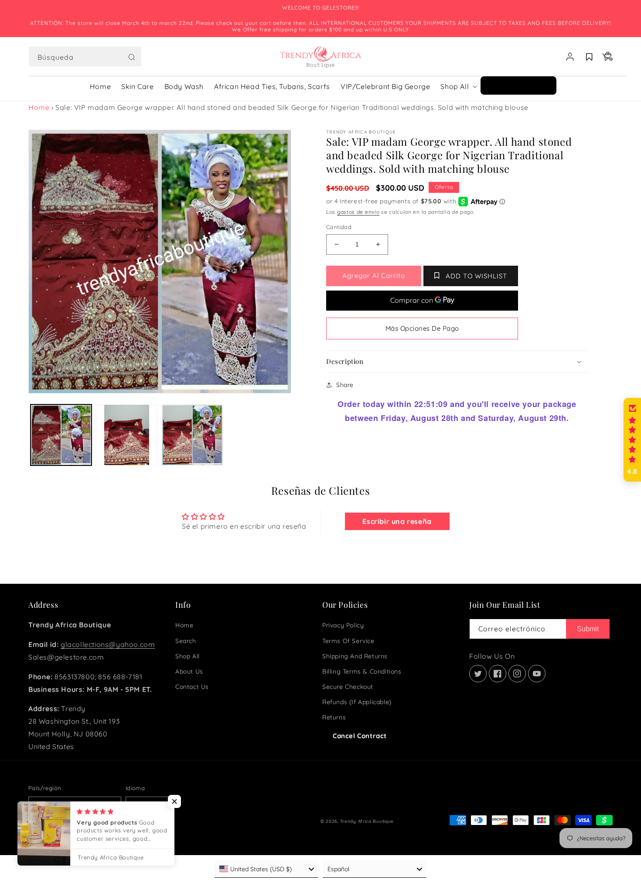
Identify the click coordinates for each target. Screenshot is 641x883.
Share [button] (345, 385)
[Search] (131, 57)
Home (38, 107)
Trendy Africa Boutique (367, 821)
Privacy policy (343, 625)
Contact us (192, 687)
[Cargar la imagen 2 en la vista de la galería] (126, 434)
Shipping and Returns (355, 656)
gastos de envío (358, 212)
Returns (334, 717)
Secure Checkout (347, 687)
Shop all (187, 656)
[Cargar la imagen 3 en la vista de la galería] (192, 434)
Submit (588, 629)
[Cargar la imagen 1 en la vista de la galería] (61, 434)
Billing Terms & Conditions (362, 671)
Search (185, 641)
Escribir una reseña (396, 521)
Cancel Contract (360, 736)
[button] (85, 56)
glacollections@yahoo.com (108, 644)
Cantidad (338, 226)
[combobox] (85, 56)
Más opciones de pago (422, 328)
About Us (189, 671)
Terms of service (348, 641)
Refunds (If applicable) (357, 702)
